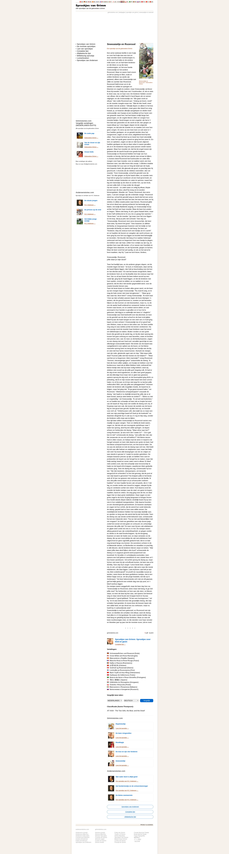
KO (119, 2)
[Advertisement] (114, 27)
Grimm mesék (99, 842)
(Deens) (121, 668)
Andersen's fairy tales (82, 836)
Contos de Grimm (120, 840)
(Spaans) (122, 658)
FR (103, 2)
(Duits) (125, 653)
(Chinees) (118, 665)
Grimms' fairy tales (101, 836)
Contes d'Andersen (82, 839)
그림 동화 (137, 841)
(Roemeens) (121, 663)
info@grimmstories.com (90, 164)
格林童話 (137, 837)
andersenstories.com (82, 829)
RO (136, 2)
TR (144, 2)
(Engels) (124, 656)
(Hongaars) (124, 682)
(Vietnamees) (125, 673)
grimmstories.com (113, 12)
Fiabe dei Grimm (119, 832)
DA (82, 2)
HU (107, 2)
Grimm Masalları (119, 836)
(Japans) (118, 680)
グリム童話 (137, 839)
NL (123, 2)
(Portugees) (128, 677)
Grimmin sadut (99, 839)
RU (140, 2)
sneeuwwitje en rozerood (146, 12)
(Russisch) (124, 689)
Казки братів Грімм (140, 834)
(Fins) (122, 670)
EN (90, 2)
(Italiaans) (123, 687)
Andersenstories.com (85, 192)
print (152, 633)
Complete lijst (82, 51)
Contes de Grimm (100, 840)
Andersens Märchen (82, 834)
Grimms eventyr (100, 832)
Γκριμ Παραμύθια (139, 836)
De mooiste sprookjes (86, 46)
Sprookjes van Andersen (87, 60)
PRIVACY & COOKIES (146, 824)
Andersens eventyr (82, 832)
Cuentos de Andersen (82, 837)
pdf (147, 633)
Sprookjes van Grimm (91, 5)
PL (127, 2)
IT (111, 2)
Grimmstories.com (83, 121)
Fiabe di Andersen (81, 840)
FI (98, 2)
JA (115, 2)
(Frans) (124, 661)
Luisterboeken (83, 58)
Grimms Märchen (100, 834)
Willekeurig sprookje (85, 56)
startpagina (122, 12)
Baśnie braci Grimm (120, 839)
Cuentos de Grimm (101, 837)
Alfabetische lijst (84, 53)
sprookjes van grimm (132, 12)
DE (86, 2)
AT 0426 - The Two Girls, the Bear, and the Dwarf (126, 711)
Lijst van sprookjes (85, 49)
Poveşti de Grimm (120, 842)
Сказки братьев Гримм (141, 832)
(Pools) (120, 685)
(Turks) (122, 675)
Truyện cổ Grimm (119, 834)
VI (148, 2)
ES (94, 2)
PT (131, 2)
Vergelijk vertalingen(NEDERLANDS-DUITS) (86, 124)
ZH (152, 2)
